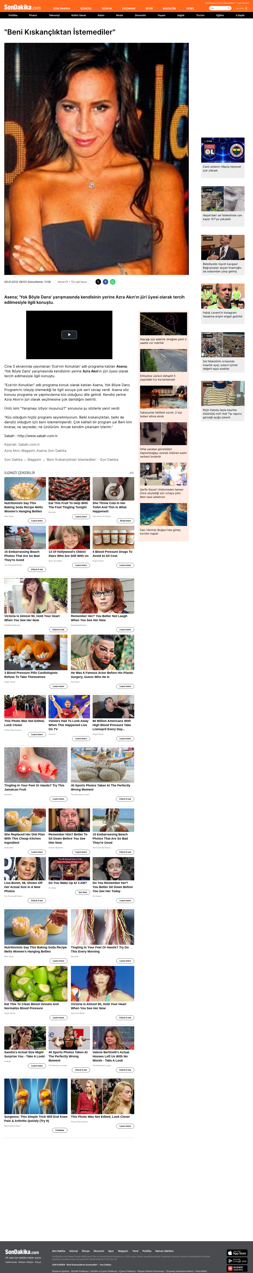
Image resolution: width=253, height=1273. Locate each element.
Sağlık (181, 15)
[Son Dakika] (22, 7)
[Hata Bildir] (201, 1271)
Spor (111, 1250)
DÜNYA (107, 8)
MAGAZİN (169, 8)
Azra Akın (90, 371)
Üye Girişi (239, 8)
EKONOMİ (128, 8)
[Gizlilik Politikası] (79, 1271)
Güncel (73, 1250)
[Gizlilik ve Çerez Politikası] (104, 1271)
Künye (38, 1262)
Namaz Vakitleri (164, 1250)
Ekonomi (99, 1250)
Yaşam (161, 15)
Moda (119, 15)
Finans (33, 15)
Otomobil (140, 15)
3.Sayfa (240, 15)
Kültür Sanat (78, 15)
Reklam (22, 1262)
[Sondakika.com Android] (237, 1260)
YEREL (190, 8)
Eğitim (220, 15)
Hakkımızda (11, 1262)
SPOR (149, 8)
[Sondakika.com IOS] (237, 1252)
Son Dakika (58, 1250)
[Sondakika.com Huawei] (237, 1268)
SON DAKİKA (61, 8)
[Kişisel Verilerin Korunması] (151, 1271)
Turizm (200, 15)
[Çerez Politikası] (127, 1271)
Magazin (123, 1250)
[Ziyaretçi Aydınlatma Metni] (179, 1271)
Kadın (101, 15)
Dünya (85, 1250)
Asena (121, 366)
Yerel (135, 1250)
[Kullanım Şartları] (60, 1271)
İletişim (30, 1262)
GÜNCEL (86, 8)
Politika (13, 15)
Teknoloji (54, 15)
